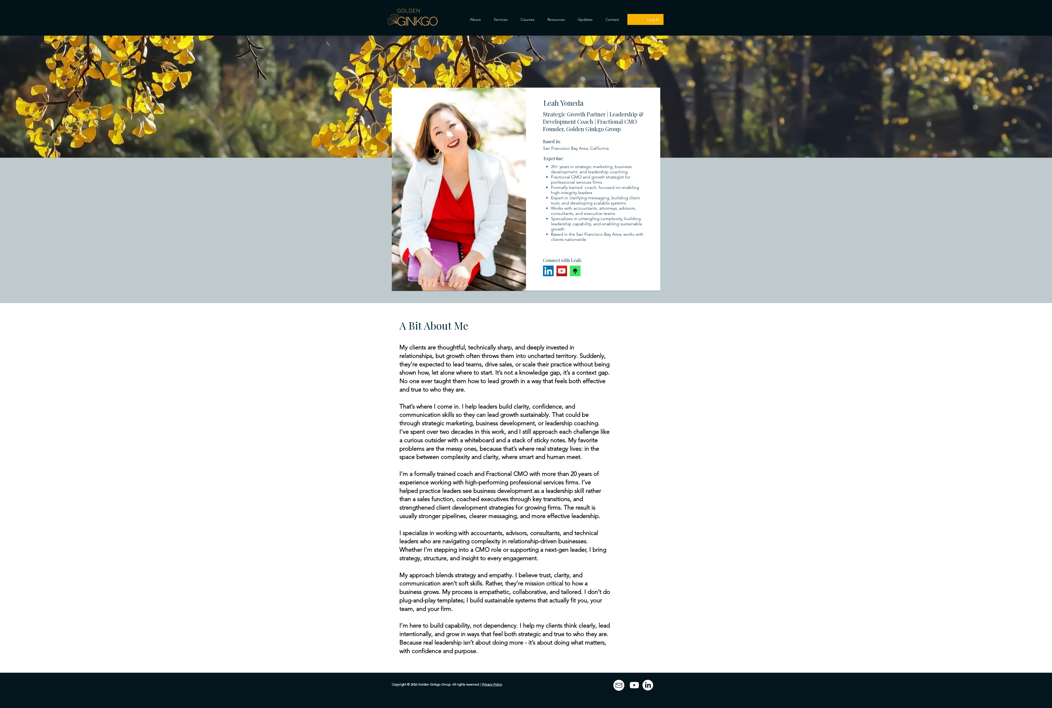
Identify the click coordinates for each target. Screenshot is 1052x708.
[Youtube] (634, 685)
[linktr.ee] (575, 271)
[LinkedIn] (548, 271)
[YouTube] (561, 271)
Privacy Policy (492, 684)
